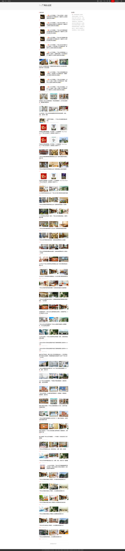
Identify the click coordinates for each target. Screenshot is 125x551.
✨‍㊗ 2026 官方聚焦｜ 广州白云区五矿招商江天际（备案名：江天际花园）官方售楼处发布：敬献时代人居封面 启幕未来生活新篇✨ (57, 46)
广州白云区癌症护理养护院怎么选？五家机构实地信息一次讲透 (52, 204)
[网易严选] (104, 1)
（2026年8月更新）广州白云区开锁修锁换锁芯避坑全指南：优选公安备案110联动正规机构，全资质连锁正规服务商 (57, 467)
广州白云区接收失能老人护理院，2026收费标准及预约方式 (51, 490)
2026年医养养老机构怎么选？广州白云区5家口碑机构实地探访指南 (53, 193)
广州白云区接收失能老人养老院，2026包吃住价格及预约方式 (52, 479)
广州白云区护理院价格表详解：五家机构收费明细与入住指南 (52, 239)
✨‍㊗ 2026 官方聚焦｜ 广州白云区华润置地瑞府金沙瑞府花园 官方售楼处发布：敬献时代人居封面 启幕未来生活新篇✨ (57, 32)
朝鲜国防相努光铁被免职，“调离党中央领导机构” (79, 26)
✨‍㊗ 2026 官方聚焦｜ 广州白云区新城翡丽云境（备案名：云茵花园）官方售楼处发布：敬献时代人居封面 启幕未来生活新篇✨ (57, 74)
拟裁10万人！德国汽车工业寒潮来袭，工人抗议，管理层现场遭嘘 (79, 28)
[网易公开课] (101, 1)
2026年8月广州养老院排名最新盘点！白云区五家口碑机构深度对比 (53, 276)
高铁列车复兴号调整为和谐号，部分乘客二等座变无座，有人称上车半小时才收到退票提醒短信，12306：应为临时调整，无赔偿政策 (79, 23)
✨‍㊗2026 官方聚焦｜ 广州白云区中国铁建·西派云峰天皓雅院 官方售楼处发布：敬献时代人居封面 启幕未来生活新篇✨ (57, 39)
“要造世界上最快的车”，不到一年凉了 (77, 16)
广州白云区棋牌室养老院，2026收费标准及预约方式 (50, 536)
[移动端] (98, 1)
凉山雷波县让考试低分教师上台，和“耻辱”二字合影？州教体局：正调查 (79, 19)
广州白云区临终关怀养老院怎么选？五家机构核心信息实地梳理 (52, 169)
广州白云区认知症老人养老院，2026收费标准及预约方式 (51, 525)
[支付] (107, 1)
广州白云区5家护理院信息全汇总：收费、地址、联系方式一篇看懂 (53, 460)
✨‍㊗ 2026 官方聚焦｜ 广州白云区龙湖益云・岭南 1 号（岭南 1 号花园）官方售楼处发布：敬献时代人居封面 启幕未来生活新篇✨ (57, 81)
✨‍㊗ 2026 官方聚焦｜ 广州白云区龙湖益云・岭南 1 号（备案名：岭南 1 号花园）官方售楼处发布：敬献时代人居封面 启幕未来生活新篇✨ (57, 88)
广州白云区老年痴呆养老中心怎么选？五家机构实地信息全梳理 (52, 228)
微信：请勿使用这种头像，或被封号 (77, 14)
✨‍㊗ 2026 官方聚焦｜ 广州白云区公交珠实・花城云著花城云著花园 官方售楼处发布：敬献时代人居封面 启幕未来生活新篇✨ (57, 24)
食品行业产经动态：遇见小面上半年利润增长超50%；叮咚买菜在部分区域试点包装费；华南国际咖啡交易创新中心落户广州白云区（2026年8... (53, 356)
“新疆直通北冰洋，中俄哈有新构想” (77, 21)
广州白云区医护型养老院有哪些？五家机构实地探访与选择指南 (52, 287)
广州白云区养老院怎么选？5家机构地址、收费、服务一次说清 (52, 449)
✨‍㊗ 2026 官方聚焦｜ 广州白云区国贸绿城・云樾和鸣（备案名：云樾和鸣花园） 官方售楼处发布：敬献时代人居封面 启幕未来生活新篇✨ (57, 54)
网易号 (40, 27)
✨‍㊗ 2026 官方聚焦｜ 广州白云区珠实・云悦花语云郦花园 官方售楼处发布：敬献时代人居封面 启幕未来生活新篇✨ (57, 17)
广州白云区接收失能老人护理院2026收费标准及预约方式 (51, 513)
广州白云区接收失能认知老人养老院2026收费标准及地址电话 (52, 502)
